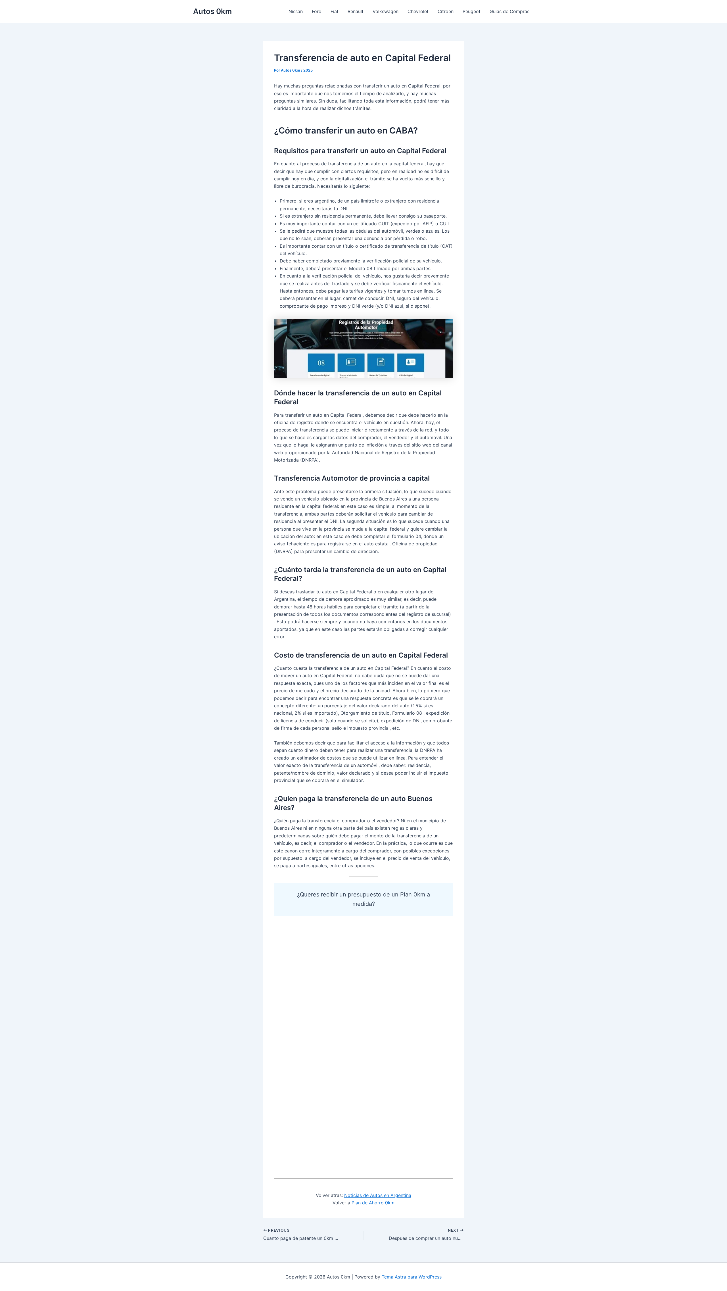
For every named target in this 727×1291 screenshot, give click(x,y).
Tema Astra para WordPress (412, 1277)
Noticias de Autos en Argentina (377, 1195)
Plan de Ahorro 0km (373, 1203)
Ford (316, 11)
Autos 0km (212, 11)
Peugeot (472, 11)
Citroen (446, 11)
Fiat (335, 11)
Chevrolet (418, 11)
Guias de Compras (509, 11)
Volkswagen (385, 11)
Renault (356, 11)
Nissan (296, 11)
